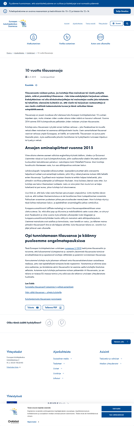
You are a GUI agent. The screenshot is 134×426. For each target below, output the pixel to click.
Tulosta (31, 307)
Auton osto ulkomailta (100, 43)
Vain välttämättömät (116, 415)
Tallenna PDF (51, 307)
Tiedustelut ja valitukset (109, 358)
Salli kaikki (116, 409)
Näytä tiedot (31, 422)
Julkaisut (57, 378)
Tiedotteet (57, 363)
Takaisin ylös (119, 342)
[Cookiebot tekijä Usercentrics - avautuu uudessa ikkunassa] (13, 421)
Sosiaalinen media (61, 358)
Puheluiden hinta (12, 367)
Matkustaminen (33, 43)
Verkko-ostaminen (67, 43)
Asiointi (66, 23)
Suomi (117, 24)
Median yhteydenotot (109, 363)
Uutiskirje (57, 373)
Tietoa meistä (90, 23)
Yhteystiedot (103, 23)
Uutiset (56, 368)
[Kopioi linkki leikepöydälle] (96, 146)
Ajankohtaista (77, 23)
